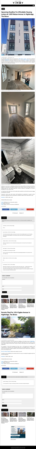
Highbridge (7, 59)
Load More (18, 443)
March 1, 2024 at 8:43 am (8, 225)
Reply (13, 225)
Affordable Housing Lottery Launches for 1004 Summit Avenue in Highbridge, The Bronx (13, 306)
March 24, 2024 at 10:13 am (10, 258)
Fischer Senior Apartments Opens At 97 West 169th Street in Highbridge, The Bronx (22, 306)
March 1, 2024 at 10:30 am (9, 248)
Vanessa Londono (4, 57)
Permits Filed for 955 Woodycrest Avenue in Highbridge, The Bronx (30, 305)
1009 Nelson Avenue (22, 58)
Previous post (15, 372)
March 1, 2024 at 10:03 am (10, 240)
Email (3, 402)
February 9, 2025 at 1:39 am (8, 264)
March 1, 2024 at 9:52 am (9, 232)
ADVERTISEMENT (13, 439)
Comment (3, 279)
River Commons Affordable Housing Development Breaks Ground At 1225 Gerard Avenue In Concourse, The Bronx (5, 307)
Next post (21, 372)
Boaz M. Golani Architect (5, 351)
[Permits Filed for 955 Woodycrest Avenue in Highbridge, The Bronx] (31, 302)
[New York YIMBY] (18, 2)
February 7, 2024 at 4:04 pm (10, 381)
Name (3, 286)
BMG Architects (27, 59)
